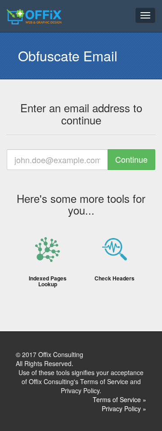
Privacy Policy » (124, 408)
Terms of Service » (119, 399)
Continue (131, 159)
